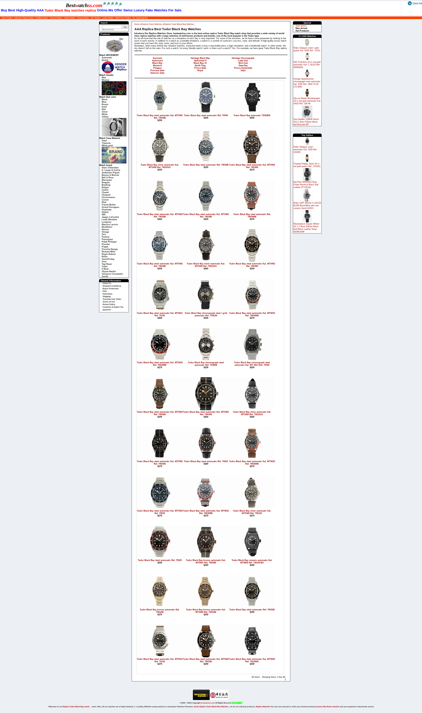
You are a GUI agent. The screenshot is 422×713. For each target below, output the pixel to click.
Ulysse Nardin (109, 271)
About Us (107, 283)
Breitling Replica (42, 18)
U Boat (105, 269)
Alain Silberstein (110, 167)
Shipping (107, 296)
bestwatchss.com (208, 703)
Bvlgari (105, 187)
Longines (106, 222)
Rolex (104, 256)
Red (104, 109)
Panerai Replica (56, 18)
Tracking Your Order (112, 299)
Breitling (106, 185)
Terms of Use (109, 302)
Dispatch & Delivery (112, 286)
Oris (104, 234)
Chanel (105, 192)
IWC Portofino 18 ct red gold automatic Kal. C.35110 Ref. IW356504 (306, 65)
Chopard (106, 195)
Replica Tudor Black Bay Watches (179, 24)
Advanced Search (108, 29)
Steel (104, 140)
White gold (107, 145)
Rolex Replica (7, 18)
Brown (105, 104)
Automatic (107, 57)
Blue (104, 102)
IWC (104, 214)
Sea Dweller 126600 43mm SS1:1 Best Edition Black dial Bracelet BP (306, 122)
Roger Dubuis (109, 254)
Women (105, 80)
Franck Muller (109, 204)
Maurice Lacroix (110, 224)
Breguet (106, 182)
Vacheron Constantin (112, 274)
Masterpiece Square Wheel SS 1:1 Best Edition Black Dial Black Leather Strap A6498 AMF (306, 228)
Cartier (105, 190)
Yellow (105, 116)
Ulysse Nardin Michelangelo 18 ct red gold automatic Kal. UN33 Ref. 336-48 (307, 101)
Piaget (105, 246)
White (104, 114)
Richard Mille (108, 251)
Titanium (106, 143)
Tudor (105, 266)
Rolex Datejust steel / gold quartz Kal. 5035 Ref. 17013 (306, 49)
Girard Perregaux (110, 207)
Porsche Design (110, 249)
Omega (105, 232)
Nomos (105, 229)
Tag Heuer (107, 264)
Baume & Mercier (110, 175)
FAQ (104, 291)
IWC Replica (96, 18)
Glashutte (106, 209)
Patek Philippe (109, 242)
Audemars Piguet (110, 172)
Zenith (105, 276)
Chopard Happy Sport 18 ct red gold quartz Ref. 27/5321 (306, 165)
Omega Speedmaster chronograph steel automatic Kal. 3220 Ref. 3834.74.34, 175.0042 (306, 83)
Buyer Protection (111, 288)
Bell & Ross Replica (123, 18)
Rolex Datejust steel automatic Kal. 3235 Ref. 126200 (305, 149)
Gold (104, 107)
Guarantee (107, 294)
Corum (105, 200)
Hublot (105, 212)
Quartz (105, 60)
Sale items (301, 26)
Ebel (104, 202)
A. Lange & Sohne (111, 170)
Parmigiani (107, 239)
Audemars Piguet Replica (24, 18)
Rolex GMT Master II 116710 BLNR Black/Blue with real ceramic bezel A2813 (307, 205)
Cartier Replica (108, 18)
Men (104, 77)
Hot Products (302, 30)
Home (137, 24)
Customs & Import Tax (113, 307)
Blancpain (107, 180)
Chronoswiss (108, 197)
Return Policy (109, 304)
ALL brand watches (140, 18)
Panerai (105, 237)
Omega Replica (83, 18)
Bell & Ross (108, 177)
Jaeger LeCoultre (110, 217)
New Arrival (301, 28)
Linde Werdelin (109, 219)
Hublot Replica (69, 18)
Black (104, 99)
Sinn (104, 261)
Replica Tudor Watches (151, 24)
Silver (105, 112)
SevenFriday (108, 259)
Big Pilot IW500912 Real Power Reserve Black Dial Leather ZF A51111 (305, 184)
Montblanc (107, 227)
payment (107, 310)
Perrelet (106, 244)
